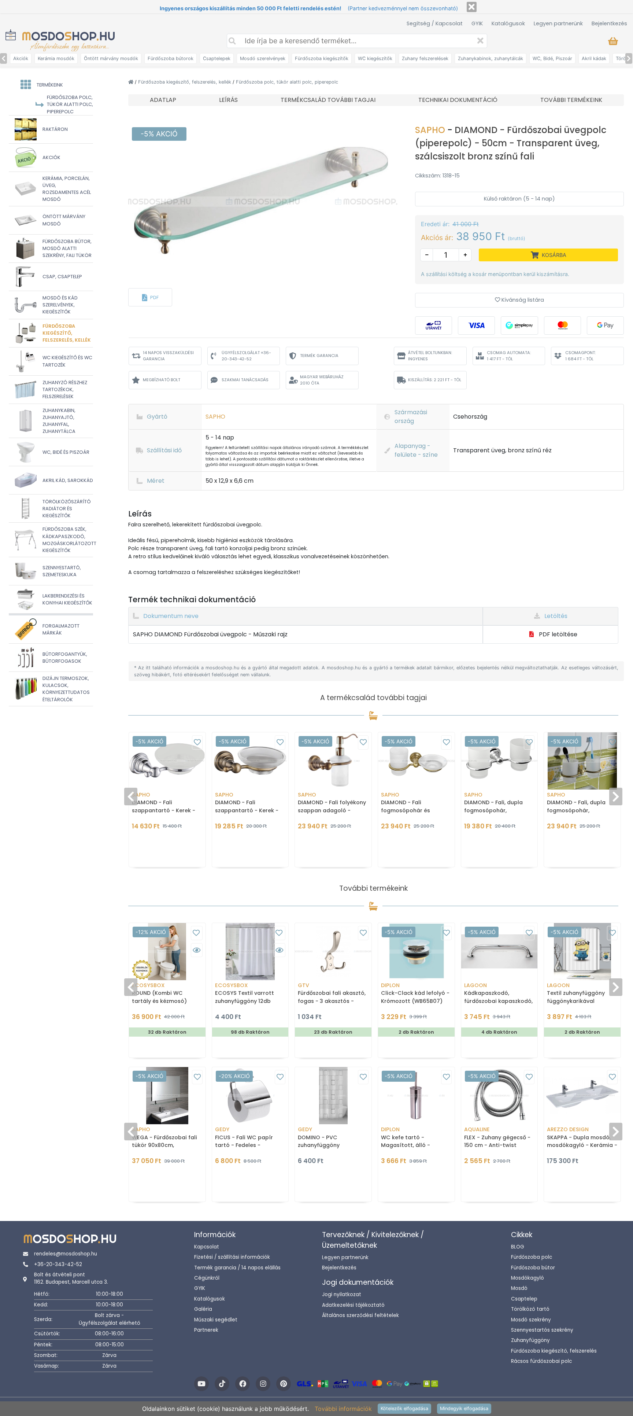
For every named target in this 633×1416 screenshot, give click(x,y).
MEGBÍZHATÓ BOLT (161, 380)
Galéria (203, 1309)
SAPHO (431, 130)
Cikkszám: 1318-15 (437, 175)
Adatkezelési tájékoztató (353, 1305)
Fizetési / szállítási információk (232, 1257)
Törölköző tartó (530, 1309)
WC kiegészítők (375, 58)
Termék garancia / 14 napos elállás (237, 1267)
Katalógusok (508, 23)
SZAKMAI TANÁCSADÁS (245, 380)
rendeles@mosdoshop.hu (65, 1253)
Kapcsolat (206, 1246)
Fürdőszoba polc (531, 1257)
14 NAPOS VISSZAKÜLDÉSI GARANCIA (168, 356)
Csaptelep (524, 1298)
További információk (343, 1408)
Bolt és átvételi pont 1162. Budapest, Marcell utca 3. (71, 1278)
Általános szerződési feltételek (360, 1315)
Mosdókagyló (527, 1278)
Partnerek (206, 1330)
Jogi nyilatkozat (341, 1294)
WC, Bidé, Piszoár (552, 58)
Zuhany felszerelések (425, 58)
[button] (150, 297)
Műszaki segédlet (215, 1319)
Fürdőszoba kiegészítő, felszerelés (554, 1350)
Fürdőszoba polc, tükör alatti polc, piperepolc (287, 82)
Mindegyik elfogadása (464, 1408)
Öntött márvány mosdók (111, 58)
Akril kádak (594, 58)
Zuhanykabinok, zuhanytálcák (490, 58)
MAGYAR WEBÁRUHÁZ (322, 380)
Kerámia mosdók (56, 58)
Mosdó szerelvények (262, 58)
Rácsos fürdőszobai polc (541, 1361)
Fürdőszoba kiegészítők (321, 58)
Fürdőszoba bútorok (170, 58)
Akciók (20, 58)
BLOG (517, 1246)
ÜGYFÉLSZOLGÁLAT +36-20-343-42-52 (246, 356)
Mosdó (519, 1288)
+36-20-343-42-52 (58, 1264)
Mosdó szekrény (531, 1319)
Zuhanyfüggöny (530, 1340)
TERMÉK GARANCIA (319, 355)
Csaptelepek (216, 58)
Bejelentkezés (609, 23)
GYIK (477, 23)
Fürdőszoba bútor (533, 1267)
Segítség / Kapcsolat (435, 23)
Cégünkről (206, 1278)
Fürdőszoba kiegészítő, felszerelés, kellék (185, 82)
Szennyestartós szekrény (542, 1330)
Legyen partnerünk (558, 23)
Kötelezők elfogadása (404, 1408)
